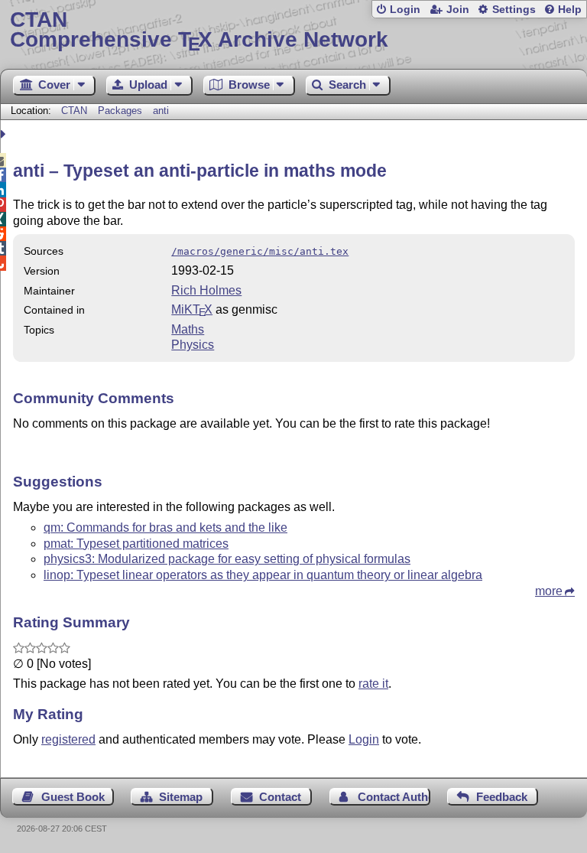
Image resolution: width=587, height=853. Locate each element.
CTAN (74, 110)
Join (457, 9)
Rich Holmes (206, 290)
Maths (187, 329)
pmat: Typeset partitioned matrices (136, 543)
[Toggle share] (5, 134)
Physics (192, 344)
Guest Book (73, 796)
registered (68, 739)
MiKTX (191, 309)
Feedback (501, 796)
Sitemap (181, 796)
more (549, 590)
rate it (373, 683)
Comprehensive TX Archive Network (199, 30)
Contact (280, 796)
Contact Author (394, 796)
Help (570, 9)
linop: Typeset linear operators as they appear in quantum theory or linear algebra (263, 574)
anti (161, 110)
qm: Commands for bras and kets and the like (165, 527)
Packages (121, 110)
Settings (514, 9)
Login (405, 9)
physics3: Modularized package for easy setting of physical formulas (227, 558)
